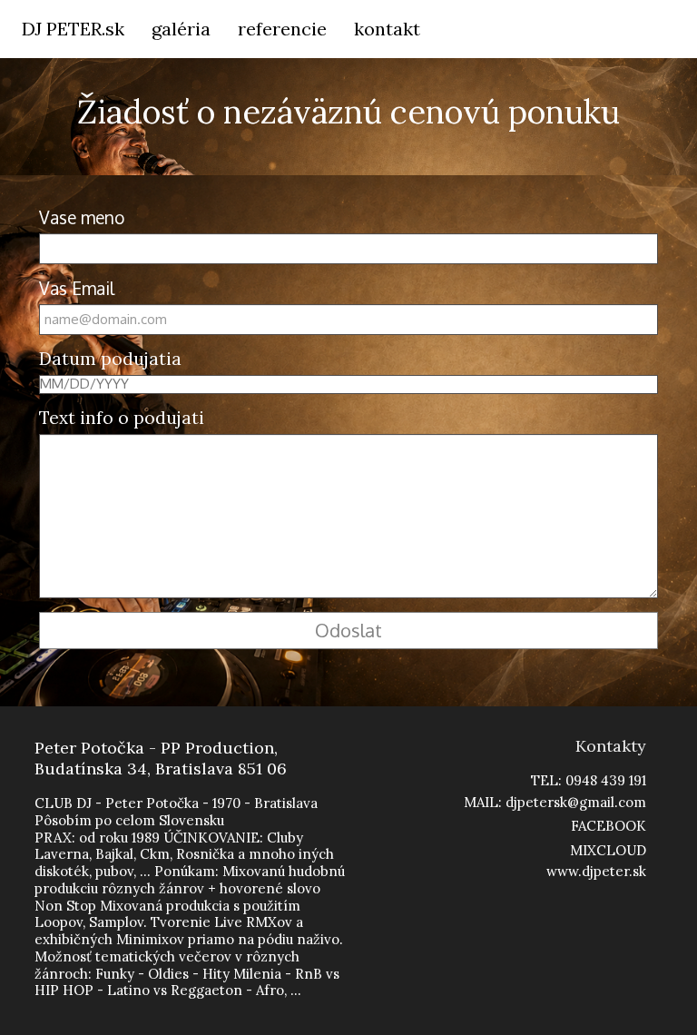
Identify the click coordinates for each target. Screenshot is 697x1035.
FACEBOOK (608, 825)
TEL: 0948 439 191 (588, 780)
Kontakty (610, 745)
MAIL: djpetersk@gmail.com (555, 802)
